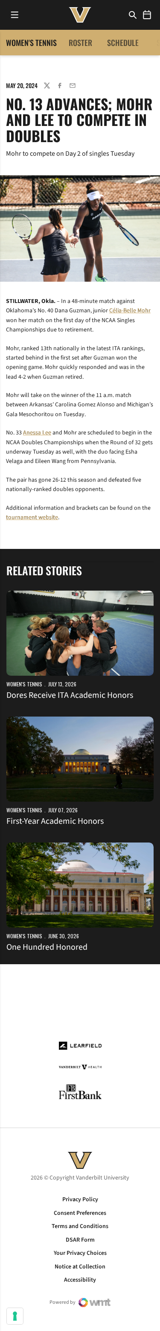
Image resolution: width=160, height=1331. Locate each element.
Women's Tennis (24, 684)
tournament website (32, 517)
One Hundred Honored (46, 947)
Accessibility (80, 1280)
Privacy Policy (80, 1199)
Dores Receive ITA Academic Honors (69, 695)
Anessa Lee (37, 432)
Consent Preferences (80, 1213)
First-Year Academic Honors (55, 821)
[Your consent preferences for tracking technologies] (15, 1316)
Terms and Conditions (80, 1226)
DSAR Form (80, 1240)
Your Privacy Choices (80, 1253)
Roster (80, 42)
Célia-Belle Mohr (130, 310)
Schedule (123, 42)
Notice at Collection (80, 1266)
